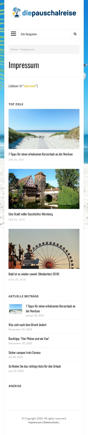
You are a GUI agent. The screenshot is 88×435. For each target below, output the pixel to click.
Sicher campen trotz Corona (24, 352)
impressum (30, 85)
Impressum (35, 422)
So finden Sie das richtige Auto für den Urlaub (35, 366)
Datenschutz (50, 422)
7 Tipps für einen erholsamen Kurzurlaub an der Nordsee (41, 154)
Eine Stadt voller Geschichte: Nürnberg (31, 214)
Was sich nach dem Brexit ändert (28, 324)
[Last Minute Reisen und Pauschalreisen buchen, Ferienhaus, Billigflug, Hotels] (44, 13)
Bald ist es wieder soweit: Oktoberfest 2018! (34, 273)
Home (14, 49)
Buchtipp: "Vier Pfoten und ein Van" (29, 338)
